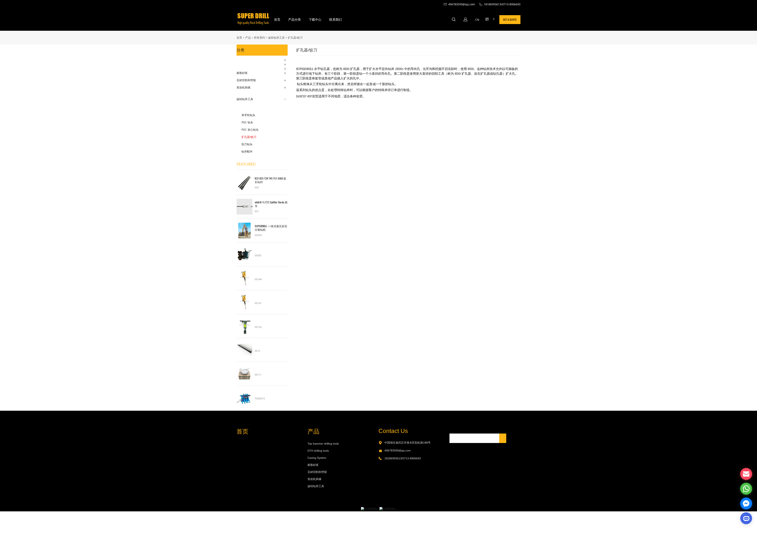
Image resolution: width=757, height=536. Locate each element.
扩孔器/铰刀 (295, 37)
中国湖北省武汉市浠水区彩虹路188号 (407, 442)
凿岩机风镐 (243, 87)
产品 (248, 37)
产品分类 (294, 19)
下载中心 (315, 19)
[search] (454, 20)
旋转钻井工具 (276, 37)
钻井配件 (247, 151)
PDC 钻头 (247, 122)
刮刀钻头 (247, 144)
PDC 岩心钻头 (250, 129)
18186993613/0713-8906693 (402, 458)
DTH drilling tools (318, 450)
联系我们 (335, 19)
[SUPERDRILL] (369, 508)
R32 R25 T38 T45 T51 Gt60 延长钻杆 (270, 180)
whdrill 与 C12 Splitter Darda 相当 (271, 204)
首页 (277, 19)
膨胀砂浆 (242, 73)
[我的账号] (465, 19)
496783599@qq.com (397, 450)
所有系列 (259, 37)
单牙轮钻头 (248, 115)
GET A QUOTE (510, 19)
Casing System (317, 457)
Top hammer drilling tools (323, 443)
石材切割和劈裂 (246, 80)
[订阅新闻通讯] (502, 438)
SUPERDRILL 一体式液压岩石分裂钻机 (271, 228)
